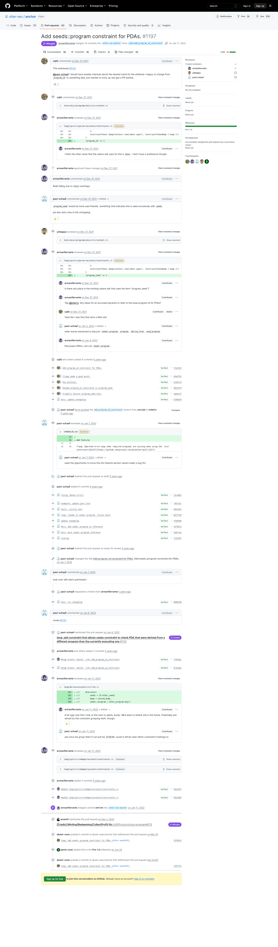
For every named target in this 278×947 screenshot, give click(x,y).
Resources (55, 5)
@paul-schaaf (61, 74)
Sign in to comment (144, 878)
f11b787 (177, 538)
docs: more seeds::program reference (80, 532)
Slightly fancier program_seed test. (82, 394)
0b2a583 (177, 797)
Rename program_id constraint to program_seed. (88, 388)
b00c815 (177, 509)
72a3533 (177, 368)
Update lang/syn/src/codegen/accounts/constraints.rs (89, 789)
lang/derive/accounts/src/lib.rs (81, 687)
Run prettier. (70, 382)
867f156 (177, 515)
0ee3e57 (177, 789)
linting (65, 538)
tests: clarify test (71, 509)
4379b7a (177, 527)
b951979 (177, 388)
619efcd (177, 382)
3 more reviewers (193, 64)
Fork (245, 16)
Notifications (226, 16)
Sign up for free (55, 879)
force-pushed (82, 409)
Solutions (37, 5)
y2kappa (61, 231)
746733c (177, 503)
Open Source (76, 5)
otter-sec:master (112, 43)
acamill (65, 819)
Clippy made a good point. (77, 376)
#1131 (73, 68)
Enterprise (96, 5)
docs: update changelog (73, 399)
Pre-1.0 (96, 849)
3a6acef (177, 394)
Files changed (130, 52)
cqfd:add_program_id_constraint (145, 43)
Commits (83, 52)
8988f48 (177, 602)
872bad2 (177, 668)
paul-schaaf (59, 198)
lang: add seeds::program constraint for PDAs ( (87, 840)
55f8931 (177, 840)
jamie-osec (67, 849)
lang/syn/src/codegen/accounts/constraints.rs (88, 759)
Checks (105, 52)
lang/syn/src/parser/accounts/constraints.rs (88, 126)
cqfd (55, 61)
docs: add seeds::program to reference (82, 527)
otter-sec (16, 16)
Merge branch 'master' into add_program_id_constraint (90, 659)
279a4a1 (177, 659)
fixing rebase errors (72, 495)
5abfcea (177, 532)
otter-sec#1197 (121, 840)
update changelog (70, 521)
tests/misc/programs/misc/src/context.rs (86, 106)
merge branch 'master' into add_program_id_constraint (90, 668)
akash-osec (63, 834)
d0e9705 (177, 376)
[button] (177, 61)
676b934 (177, 399)
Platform (19, 5)
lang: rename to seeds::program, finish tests (86, 515)
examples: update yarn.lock (75, 503)
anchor (30, 16)
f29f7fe (177, 866)
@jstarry (74, 302)
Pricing (113, 5)
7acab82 (177, 495)
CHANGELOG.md (70, 432)
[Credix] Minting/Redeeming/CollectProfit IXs (104, 824)
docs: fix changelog (71, 602)
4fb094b (177, 521)
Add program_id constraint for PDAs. (82, 368)
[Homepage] (7, 5)
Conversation (58, 52)
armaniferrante (66, 43)
